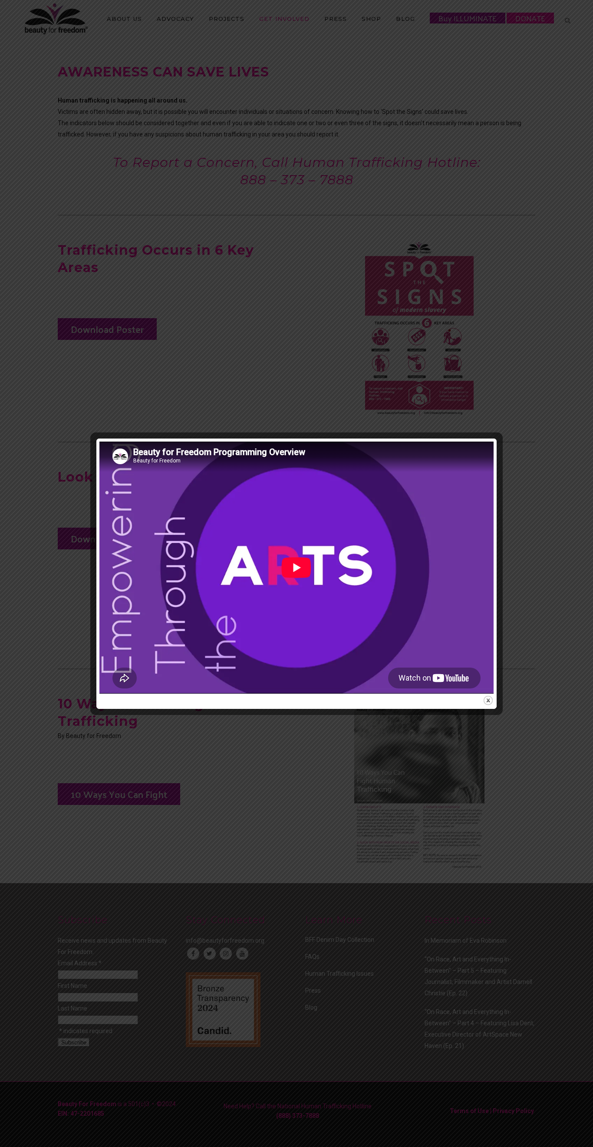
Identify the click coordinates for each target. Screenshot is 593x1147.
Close (488, 700)
